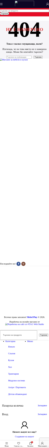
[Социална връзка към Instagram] (23, 264)
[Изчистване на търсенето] (32, 57)
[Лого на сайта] (24, 7)
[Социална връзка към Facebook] (18, 264)
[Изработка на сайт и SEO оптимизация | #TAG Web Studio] (24, 324)
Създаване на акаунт (24, 436)
